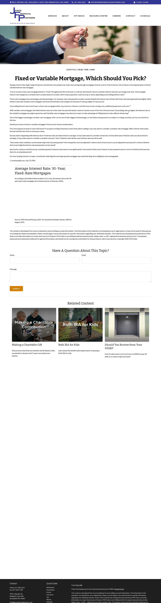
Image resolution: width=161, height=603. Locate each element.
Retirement (50, 587)
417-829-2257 (80, 2)
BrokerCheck (119, 589)
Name (12, 255)
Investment (50, 590)
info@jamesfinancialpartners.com (108, 2)
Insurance (49, 595)
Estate (48, 592)
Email (84, 255)
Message (13, 269)
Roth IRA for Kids (68, 344)
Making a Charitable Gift (27, 344)
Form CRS (79, 585)
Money (48, 599)
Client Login (142, 2)
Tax (47, 597)
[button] (52, 16)
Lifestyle (49, 602)
